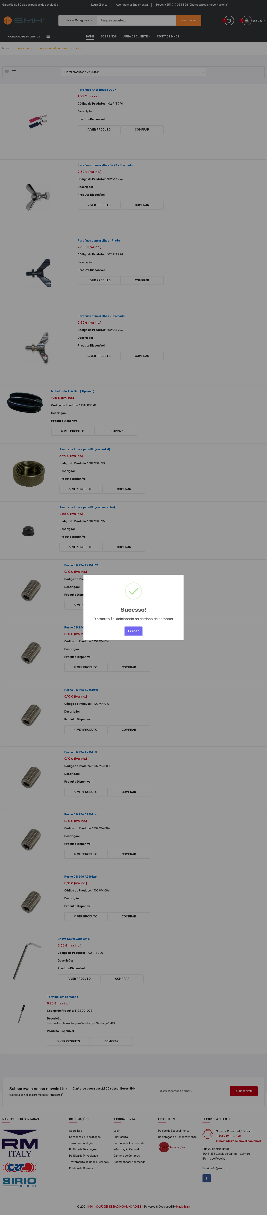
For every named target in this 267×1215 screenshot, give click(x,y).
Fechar (133, 631)
